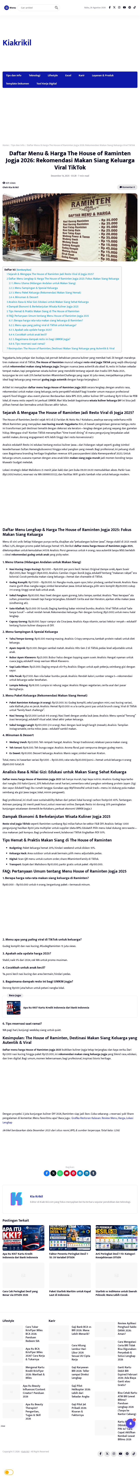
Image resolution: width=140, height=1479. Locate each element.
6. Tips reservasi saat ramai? (29, 344)
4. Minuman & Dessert (25, 297)
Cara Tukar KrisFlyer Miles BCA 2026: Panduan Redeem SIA (34, 1334)
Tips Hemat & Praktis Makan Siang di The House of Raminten (44, 311)
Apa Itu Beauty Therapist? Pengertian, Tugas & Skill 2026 (34, 1411)
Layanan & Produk (103, 75)
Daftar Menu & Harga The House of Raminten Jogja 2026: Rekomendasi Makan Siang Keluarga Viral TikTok (70, 160)
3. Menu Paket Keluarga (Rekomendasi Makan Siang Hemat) (46, 292)
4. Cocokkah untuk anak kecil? (30, 334)
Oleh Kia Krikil (11, 187)
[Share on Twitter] (53, 1173)
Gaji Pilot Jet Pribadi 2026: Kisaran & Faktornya (79, 1409)
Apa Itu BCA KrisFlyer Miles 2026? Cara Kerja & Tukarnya (35, 1354)
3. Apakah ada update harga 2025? (32, 330)
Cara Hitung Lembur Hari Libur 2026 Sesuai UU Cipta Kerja (81, 1352)
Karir (82, 75)
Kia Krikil (36, 1196)
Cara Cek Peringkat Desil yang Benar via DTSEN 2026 (20, 1293)
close (3, 1426)
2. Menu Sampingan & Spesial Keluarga (35, 288)
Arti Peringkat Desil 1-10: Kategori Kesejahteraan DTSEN (115, 1256)
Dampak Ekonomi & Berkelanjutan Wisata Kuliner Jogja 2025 (44, 306)
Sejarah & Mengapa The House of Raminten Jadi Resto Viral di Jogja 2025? (51, 274)
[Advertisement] (85, 43)
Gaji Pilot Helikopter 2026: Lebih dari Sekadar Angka (81, 1391)
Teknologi (34, 75)
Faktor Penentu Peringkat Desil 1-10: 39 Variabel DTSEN (68, 1256)
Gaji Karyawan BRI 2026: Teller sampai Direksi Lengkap (80, 1372)
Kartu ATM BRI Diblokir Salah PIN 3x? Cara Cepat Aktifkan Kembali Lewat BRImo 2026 (126, 1431)
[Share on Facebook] (47, 1173)
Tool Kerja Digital (47, 83)
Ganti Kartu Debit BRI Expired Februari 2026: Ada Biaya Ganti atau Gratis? (127, 1376)
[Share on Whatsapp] (60, 1173)
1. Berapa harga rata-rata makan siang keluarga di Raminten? (47, 320)
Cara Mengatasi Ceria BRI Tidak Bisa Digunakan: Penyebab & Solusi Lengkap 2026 (127, 1351)
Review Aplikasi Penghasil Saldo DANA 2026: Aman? (127, 1328)
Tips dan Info (13, 75)
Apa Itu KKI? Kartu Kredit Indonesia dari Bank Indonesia (56, 1007)
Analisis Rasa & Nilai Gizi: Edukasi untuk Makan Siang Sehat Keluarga (49, 302)
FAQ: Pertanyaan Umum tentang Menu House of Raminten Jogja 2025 (49, 316)
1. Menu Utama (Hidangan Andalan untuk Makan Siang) (44, 283)
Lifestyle (53, 75)
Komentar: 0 (128, 187)
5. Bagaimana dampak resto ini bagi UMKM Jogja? (41, 339)
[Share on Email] (67, 1173)
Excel (68, 75)
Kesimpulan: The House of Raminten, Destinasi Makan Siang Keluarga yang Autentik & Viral (62, 348)
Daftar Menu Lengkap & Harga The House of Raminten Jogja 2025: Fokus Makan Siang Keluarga (64, 278)
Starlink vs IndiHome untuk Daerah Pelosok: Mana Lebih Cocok (116, 1293)
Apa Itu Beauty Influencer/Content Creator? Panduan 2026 (34, 1391)
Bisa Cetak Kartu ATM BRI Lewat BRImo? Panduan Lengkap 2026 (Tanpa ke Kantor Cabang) (127, 1403)
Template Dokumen (17, 83)
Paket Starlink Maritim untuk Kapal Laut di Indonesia (70, 1293)
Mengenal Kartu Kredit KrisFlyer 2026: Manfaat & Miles (35, 1372)
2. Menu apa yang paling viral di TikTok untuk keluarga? (44, 325)
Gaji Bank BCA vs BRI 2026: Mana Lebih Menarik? (81, 1330)
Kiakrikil (17, 43)
